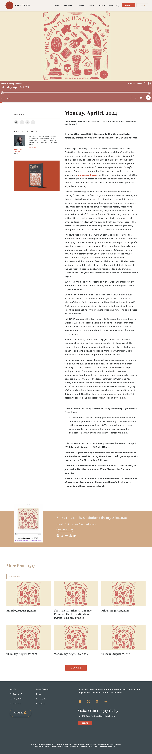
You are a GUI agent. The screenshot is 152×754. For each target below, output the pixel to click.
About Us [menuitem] (13, 689)
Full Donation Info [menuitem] (16, 694)
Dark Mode (18, 713)
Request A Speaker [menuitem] (42, 689)
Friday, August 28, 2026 (115, 610)
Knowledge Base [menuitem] (42, 699)
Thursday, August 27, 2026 (21, 654)
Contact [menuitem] (38, 694)
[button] (118, 5)
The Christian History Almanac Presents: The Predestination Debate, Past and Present (73, 614)
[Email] (33, 122)
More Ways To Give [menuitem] (17, 699)
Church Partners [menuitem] (15, 704)
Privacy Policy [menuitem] (40, 704)
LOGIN (142, 5)
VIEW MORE (76, 668)
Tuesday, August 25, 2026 (116, 654)
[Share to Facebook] (22, 122)
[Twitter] (88, 701)
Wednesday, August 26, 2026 (71, 654)
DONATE (128, 5)
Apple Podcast (64, 529)
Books (111, 5)
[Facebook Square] (80, 701)
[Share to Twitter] (27, 122)
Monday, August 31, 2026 (21, 610)
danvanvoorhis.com (88, 174)
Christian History (14, 576)
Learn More (33, 148)
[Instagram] (97, 701)
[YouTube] (106, 701)
